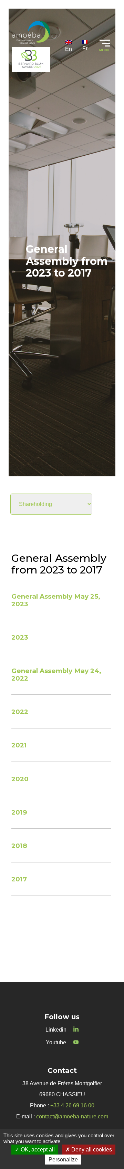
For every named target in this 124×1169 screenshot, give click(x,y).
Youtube (56, 1042)
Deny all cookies (91, 1149)
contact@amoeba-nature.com (72, 1116)
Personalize (63, 1159)
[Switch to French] (85, 46)
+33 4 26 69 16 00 (72, 1105)
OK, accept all (37, 1149)
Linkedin (55, 1030)
